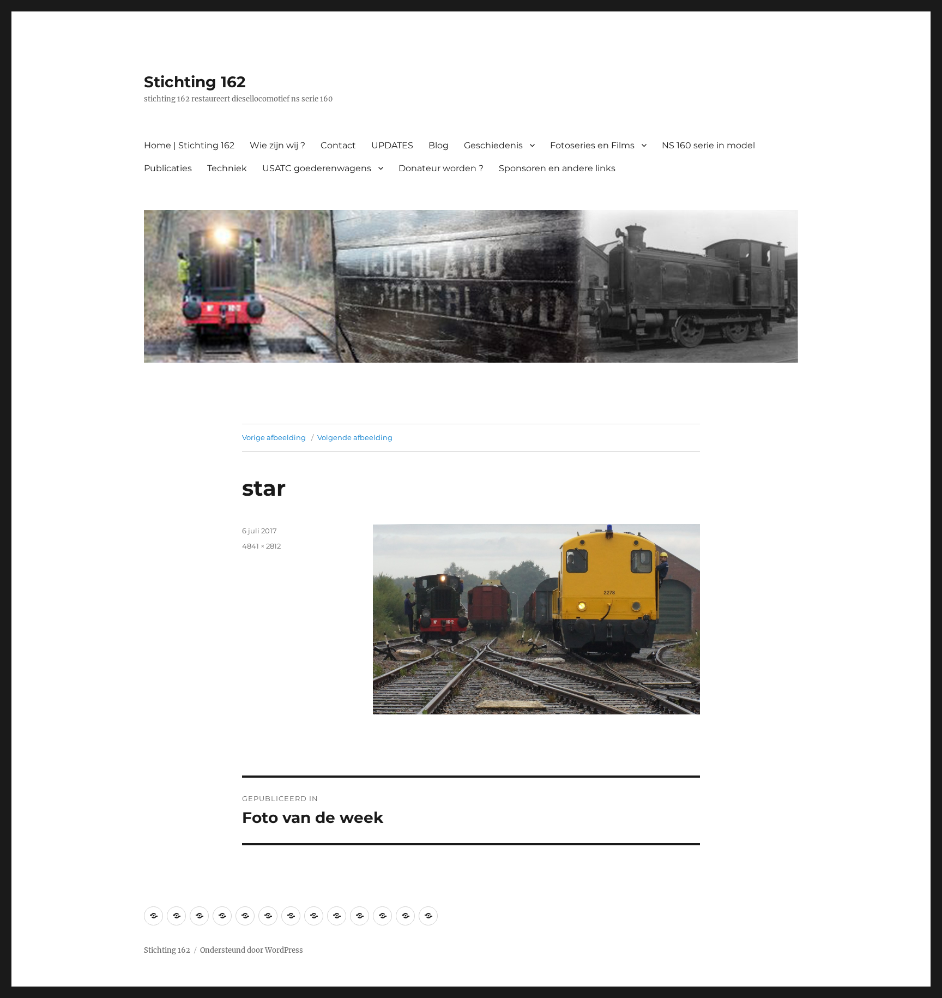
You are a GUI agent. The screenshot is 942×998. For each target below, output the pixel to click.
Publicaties (168, 168)
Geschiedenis (493, 145)
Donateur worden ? (441, 168)
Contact (338, 145)
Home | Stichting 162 (189, 145)
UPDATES (392, 145)
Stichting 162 (195, 82)
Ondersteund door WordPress (251, 950)
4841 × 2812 (261, 546)
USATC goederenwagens (316, 168)
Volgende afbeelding (354, 437)
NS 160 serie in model (708, 145)
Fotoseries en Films (592, 145)
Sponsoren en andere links (557, 168)
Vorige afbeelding (274, 437)
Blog (438, 145)
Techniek (227, 168)
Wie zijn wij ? (277, 145)
